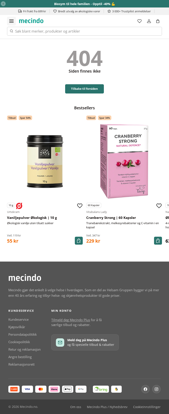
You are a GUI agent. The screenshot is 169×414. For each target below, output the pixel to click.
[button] (158, 21)
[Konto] (149, 21)
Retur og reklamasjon (24, 349)
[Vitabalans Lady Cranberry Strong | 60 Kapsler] (124, 161)
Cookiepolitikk (19, 342)
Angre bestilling (20, 357)
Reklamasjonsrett (21, 364)
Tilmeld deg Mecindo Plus (70, 320)
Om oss (75, 407)
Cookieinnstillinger (147, 407)
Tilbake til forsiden (84, 89)
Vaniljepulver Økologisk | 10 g (32, 217)
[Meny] (11, 21)
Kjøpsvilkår (16, 327)
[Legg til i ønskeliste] (80, 206)
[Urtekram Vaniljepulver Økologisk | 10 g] (45, 161)
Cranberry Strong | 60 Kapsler (111, 217)
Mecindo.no (28, 407)
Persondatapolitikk (22, 334)
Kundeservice (18, 319)
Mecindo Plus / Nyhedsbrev (107, 407)
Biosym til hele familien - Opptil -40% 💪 (84, 4)
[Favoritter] (139, 21)
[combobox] (84, 31)
